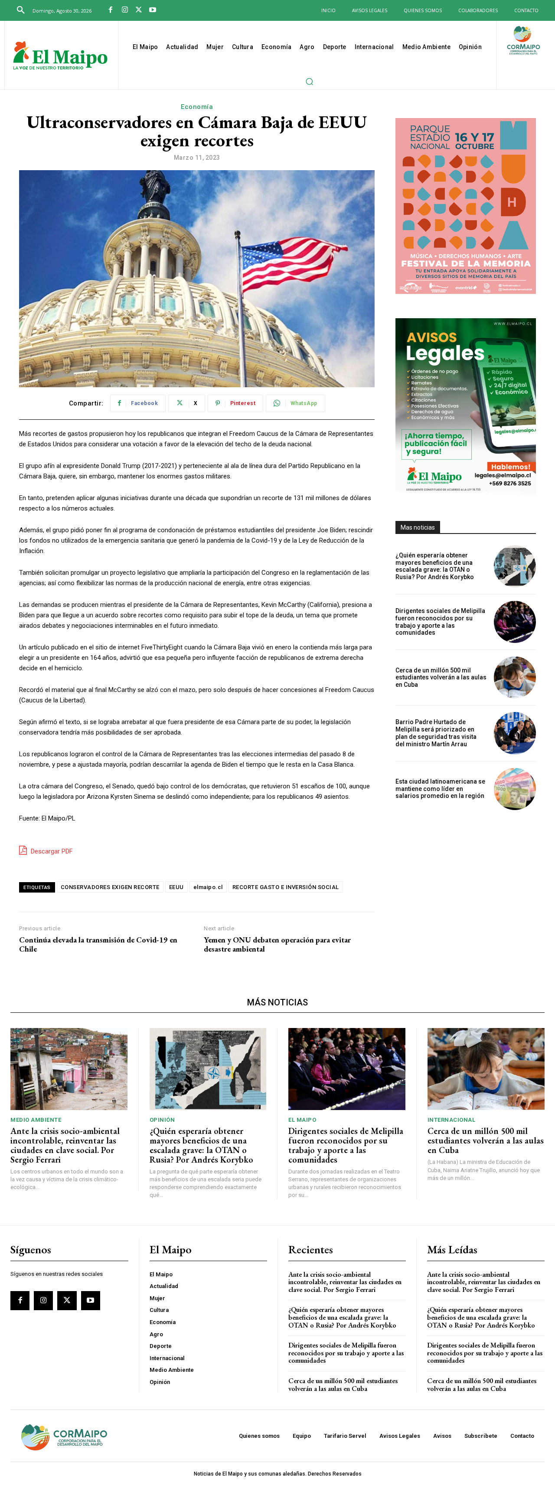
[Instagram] (124, 10)
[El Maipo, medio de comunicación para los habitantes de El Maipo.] (60, 56)
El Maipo (302, 1120)
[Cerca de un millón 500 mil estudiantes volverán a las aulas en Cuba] (515, 677)
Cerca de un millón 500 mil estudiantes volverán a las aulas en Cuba (440, 678)
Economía (197, 107)
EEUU (176, 887)
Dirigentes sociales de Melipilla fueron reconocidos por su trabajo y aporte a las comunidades (440, 621)
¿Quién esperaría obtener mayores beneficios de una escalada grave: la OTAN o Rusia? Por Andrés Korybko (434, 566)
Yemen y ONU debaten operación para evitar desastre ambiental (277, 944)
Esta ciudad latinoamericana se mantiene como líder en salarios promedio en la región (440, 789)
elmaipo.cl (208, 887)
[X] (139, 10)
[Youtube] (152, 10)
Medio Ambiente (35, 1120)
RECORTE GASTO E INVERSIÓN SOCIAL (285, 887)
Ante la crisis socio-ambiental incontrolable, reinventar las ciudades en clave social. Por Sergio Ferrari (65, 1145)
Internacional (452, 1120)
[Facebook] (110, 10)
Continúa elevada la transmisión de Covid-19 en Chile (98, 944)
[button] (20, 10)
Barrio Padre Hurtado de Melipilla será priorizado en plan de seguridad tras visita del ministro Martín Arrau (436, 732)
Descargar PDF (51, 851)
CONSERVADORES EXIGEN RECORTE (110, 887)
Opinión (162, 1120)
